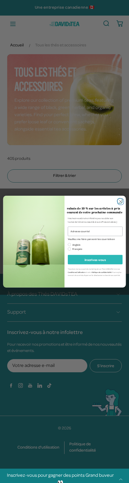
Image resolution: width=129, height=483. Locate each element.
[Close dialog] (120, 200)
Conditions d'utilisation (76, 272)
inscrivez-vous (95, 259)
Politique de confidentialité (102, 272)
